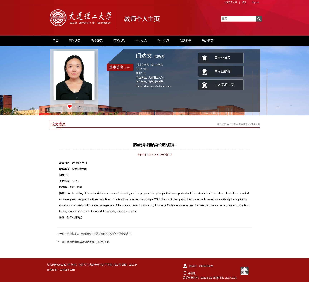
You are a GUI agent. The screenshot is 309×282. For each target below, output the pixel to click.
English (255, 2)
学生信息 (163, 40)
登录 (244, 2)
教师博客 (208, 40)
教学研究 (97, 40)
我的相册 (185, 40)
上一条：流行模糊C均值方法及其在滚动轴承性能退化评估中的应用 (94, 233)
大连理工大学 (230, 2)
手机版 (192, 273)
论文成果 (255, 124)
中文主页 (231, 124)
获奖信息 (119, 40)
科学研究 (74, 40)
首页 (55, 40)
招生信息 (141, 40)
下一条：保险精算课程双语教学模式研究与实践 (83, 241)
